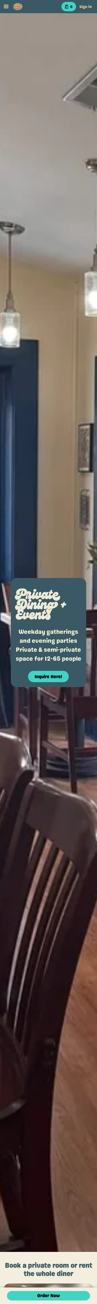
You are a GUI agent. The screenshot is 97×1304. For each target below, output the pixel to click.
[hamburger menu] (6, 6)
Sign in (85, 6)
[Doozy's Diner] (18, 6)
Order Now (48, 1295)
